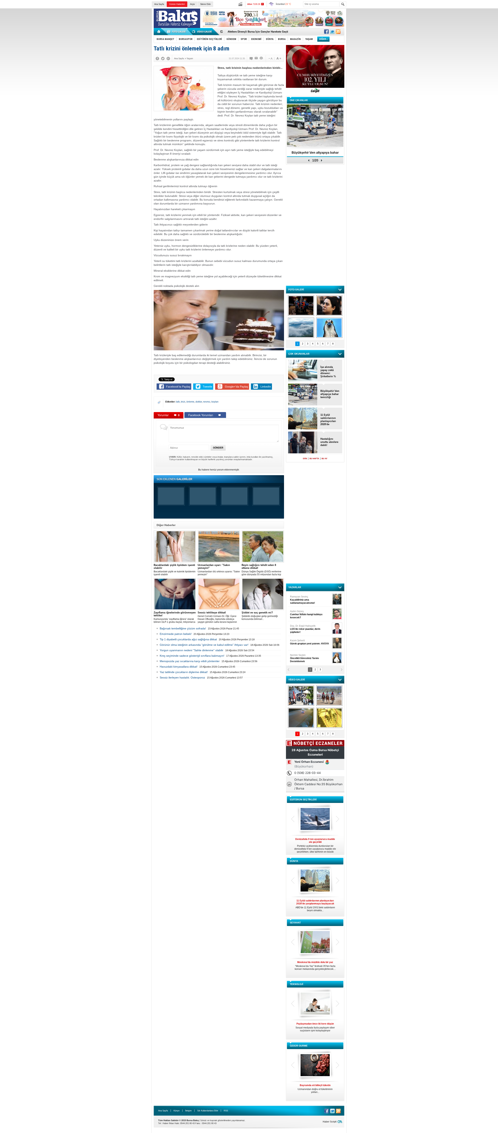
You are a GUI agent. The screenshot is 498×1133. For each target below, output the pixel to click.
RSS (226, 1110)
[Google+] (168, 58)
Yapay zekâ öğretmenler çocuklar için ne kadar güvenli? (315, 1028)
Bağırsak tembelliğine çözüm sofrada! (183, 628)
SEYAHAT (295, 922)
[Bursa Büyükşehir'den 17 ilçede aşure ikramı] (301, 695)
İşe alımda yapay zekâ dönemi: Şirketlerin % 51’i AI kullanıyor (328, 372)
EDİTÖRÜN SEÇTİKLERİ (303, 799)
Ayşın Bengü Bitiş (301, 657)
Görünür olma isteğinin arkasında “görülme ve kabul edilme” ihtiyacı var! (204, 644)
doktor (199, 401)
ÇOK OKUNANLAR (298, 353)
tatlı (178, 401)
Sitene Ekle (205, 4)
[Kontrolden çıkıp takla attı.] (301, 718)
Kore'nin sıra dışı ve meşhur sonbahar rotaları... (315, 965)
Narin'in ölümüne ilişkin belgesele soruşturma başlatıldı (261, 31)
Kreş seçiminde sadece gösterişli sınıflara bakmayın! (192, 655)
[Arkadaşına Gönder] (256, 58)
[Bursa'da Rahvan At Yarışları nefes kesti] (329, 695)
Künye (177, 1110)
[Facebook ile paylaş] (326, 31)
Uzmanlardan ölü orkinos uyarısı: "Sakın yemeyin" (219, 570)
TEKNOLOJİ (296, 984)
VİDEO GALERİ (296, 679)
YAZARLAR (294, 587)
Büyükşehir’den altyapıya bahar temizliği (329, 394)
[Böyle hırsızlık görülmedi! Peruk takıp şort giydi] (329, 718)
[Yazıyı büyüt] (278, 58)
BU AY (324, 458)
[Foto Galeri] (177, 31)
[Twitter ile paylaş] (332, 31)
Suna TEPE (310, 642)
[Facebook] (157, 58)
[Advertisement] (424, 37)
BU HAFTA (314, 458)
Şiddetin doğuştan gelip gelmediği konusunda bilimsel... (260, 615)
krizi (183, 401)
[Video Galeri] (202, 31)
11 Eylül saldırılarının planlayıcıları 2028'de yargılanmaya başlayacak (328, 419)
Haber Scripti (330, 1121)
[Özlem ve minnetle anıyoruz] (329, 305)
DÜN (305, 458)
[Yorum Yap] (251, 58)
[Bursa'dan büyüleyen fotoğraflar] (301, 328)
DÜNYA (294, 861)
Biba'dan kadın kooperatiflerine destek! (315, 154)
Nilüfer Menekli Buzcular (305, 614)
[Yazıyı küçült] (270, 58)
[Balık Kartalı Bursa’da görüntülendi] (329, 328)
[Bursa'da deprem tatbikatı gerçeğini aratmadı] (301, 305)
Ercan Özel (303, 627)
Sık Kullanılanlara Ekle (207, 1110)
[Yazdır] (261, 58)
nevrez (206, 401)
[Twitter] (163, 58)
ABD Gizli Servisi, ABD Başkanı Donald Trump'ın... (315, 905)
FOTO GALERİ (296, 289)
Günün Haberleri (177, 4)
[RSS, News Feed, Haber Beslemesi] (338, 31)
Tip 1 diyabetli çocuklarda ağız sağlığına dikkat (188, 639)
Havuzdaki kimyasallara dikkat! (178, 666)
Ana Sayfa (159, 4)
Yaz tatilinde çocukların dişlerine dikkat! (184, 672)
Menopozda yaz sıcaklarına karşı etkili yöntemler (190, 661)
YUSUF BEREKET (303, 598)
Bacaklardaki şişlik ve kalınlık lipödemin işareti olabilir (175, 570)
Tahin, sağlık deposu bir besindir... (315, 1087)
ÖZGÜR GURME (299, 1045)
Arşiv (192, 4)
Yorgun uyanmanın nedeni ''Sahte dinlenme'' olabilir (191, 650)
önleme (190, 401)
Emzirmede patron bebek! (176, 633)
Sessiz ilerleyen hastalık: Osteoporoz (182, 677)
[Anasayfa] (159, 31)
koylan (214, 401)
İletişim (188, 1110)
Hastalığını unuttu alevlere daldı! (329, 442)
